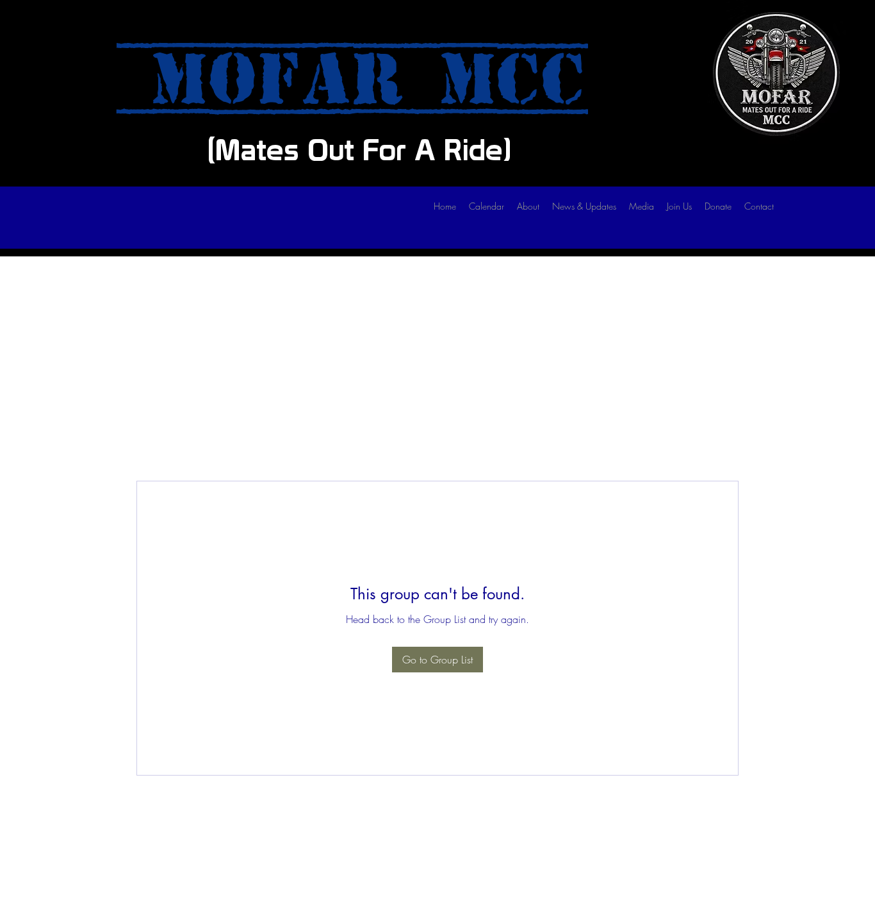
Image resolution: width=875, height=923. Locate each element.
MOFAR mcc (352, 79)
